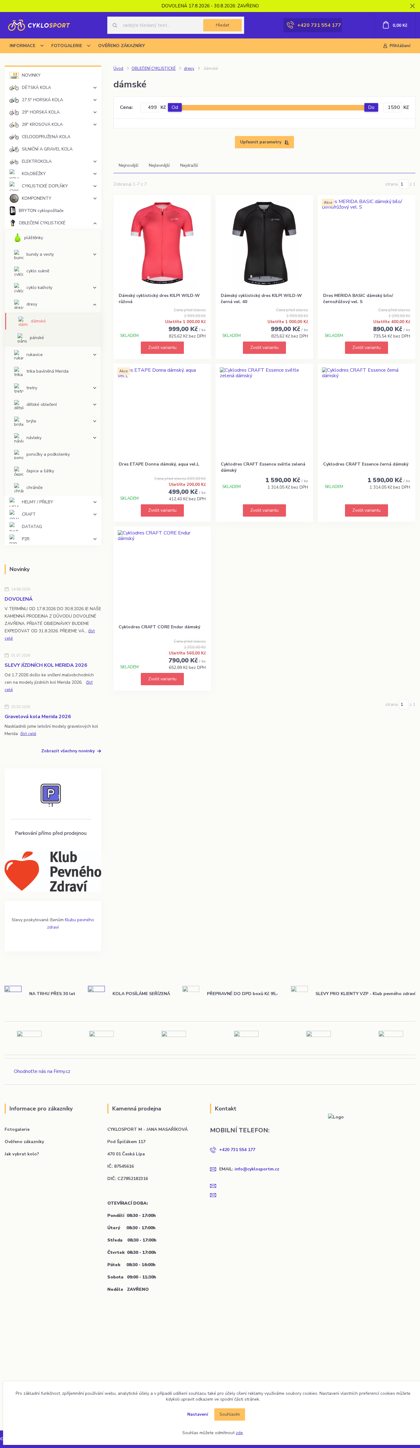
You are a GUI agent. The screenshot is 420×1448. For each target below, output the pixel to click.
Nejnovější (128, 165)
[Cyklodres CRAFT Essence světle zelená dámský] (264, 412)
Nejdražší (189, 165)
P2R (26, 539)
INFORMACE (22, 46)
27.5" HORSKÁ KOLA (42, 100)
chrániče (34, 487)
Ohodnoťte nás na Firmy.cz (42, 1071)
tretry (31, 388)
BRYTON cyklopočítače (41, 211)
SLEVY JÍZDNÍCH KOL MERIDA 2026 (46, 665)
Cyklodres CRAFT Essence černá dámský (365, 464)
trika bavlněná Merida (47, 371)
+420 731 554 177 (319, 25)
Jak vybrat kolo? (22, 1154)
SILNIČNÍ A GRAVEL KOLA (47, 149)
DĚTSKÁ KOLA (36, 87)
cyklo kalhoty (39, 287)
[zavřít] (412, 6)
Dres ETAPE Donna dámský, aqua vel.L (159, 464)
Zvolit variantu (162, 347)
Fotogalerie (17, 1129)
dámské (38, 321)
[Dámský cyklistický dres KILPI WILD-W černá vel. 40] (264, 243)
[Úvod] (39, 25)
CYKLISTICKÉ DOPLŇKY (45, 186)
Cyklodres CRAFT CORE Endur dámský (159, 627)
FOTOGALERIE (66, 46)
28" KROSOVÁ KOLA (42, 124)
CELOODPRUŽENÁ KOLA (46, 137)
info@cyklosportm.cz (257, 1169)
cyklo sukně (37, 271)
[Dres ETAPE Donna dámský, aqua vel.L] (162, 412)
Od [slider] (175, 107)
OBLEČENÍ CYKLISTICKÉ (42, 223)
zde (239, 1433)
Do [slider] (371, 107)
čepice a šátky (40, 471)
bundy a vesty (40, 254)
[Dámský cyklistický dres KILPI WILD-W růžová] (162, 243)
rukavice (34, 355)
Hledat (222, 25)
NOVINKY (31, 75)
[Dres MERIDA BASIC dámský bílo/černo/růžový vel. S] (367, 243)
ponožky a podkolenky (48, 454)
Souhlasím (230, 1414)
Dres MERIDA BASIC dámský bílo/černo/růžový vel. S (358, 299)
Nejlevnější (159, 165)
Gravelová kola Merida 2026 (38, 716)
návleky (34, 438)
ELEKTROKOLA (37, 161)
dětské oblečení (41, 404)
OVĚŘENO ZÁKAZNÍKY (121, 46)
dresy (31, 304)
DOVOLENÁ (19, 599)
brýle (31, 421)
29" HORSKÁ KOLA (41, 112)
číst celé (28, 734)
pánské (37, 338)
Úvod (118, 68)
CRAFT (29, 514)
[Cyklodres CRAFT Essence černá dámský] (367, 412)
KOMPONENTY (36, 198)
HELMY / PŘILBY (37, 502)
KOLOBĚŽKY (34, 174)
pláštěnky (33, 238)
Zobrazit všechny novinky (68, 751)
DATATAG (32, 527)
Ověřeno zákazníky (24, 1142)
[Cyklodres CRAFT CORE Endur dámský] (162, 574)
